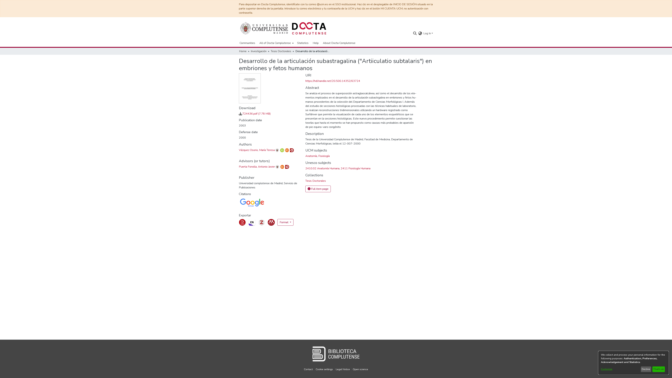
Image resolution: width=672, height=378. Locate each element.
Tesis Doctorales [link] (281, 51)
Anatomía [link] (311, 156)
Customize (606, 369)
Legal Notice (343, 369)
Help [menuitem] (316, 43)
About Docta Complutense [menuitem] (339, 43)
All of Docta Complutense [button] (275, 43)
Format (284, 222)
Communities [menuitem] (247, 43)
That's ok (658, 369)
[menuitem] (276, 43)
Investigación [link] (259, 51)
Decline (646, 369)
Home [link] (243, 51)
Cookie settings (324, 369)
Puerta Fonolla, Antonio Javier (257, 167)
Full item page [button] (319, 189)
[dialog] (633, 363)
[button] (415, 33)
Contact (308, 369)
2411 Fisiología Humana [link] (355, 168)
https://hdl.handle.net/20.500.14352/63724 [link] (332, 81)
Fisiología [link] (324, 156)
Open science (360, 369)
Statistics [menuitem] (303, 43)
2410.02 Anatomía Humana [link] (322, 168)
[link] (255, 114)
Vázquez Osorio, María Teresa (257, 150)
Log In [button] (427, 33)
